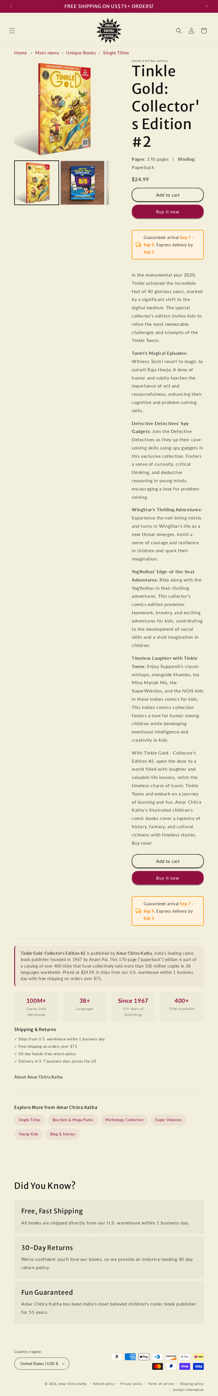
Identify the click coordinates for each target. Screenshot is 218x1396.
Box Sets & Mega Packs (73, 1119)
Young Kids (28, 1134)
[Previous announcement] (11, 6)
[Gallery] (61, 133)
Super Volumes (168, 1119)
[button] (12, 30)
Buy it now (167, 211)
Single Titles (116, 52)
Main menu (47, 52)
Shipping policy (192, 1383)
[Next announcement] (207, 6)
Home (20, 52)
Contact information (188, 1389)
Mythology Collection (124, 1119)
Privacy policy (131, 1383)
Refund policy (104, 1383)
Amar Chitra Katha (72, 1383)
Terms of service (161, 1383)
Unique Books (81, 52)
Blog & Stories (62, 1134)
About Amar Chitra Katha (38, 1077)
